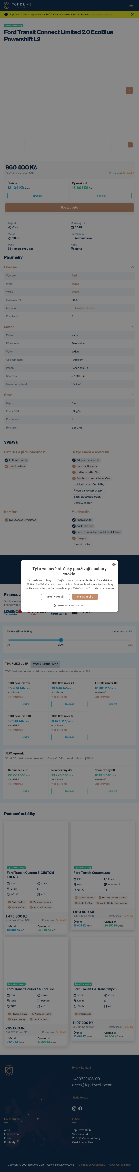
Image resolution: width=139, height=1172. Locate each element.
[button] (69, 605)
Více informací (107, 588)
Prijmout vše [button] (85, 596)
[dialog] (69, 586)
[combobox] (114, 564)
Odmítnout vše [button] (55, 596)
